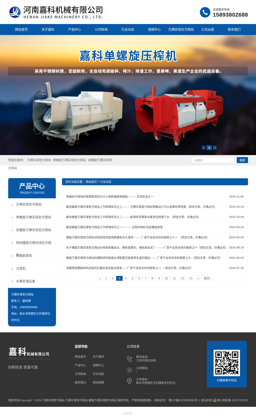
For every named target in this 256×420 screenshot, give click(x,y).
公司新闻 (101, 29)
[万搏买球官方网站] (57, 19)
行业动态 (127, 29)
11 (174, 278)
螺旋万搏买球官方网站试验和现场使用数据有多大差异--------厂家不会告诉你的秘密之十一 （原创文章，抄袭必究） (137, 237)
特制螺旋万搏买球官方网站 (33, 249)
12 (182, 278)
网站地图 (98, 382)
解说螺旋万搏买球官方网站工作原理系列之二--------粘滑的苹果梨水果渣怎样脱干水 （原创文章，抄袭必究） (133, 217)
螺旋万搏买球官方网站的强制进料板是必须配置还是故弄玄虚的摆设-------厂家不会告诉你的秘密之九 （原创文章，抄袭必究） (144, 257)
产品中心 (74, 29)
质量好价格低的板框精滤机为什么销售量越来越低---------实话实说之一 (110, 196)
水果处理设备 (25, 281)
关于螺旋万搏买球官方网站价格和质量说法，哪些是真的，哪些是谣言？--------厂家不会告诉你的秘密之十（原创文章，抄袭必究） (147, 247)
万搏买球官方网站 (39, 160)
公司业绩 (207, 29)
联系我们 (234, 29)
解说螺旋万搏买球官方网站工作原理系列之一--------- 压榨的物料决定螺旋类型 (114, 227)
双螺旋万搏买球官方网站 (33, 230)
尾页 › (207, 278)
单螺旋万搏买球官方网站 (69, 160)
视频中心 (154, 29)
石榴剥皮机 (24, 255)
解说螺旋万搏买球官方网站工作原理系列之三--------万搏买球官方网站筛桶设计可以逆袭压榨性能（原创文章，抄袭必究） (141, 206)
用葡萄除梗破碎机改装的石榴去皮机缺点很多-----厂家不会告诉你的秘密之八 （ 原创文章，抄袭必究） (129, 268)
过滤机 (21, 268)
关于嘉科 (48, 29)
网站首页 (21, 29)
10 (166, 278)
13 (190, 278)
